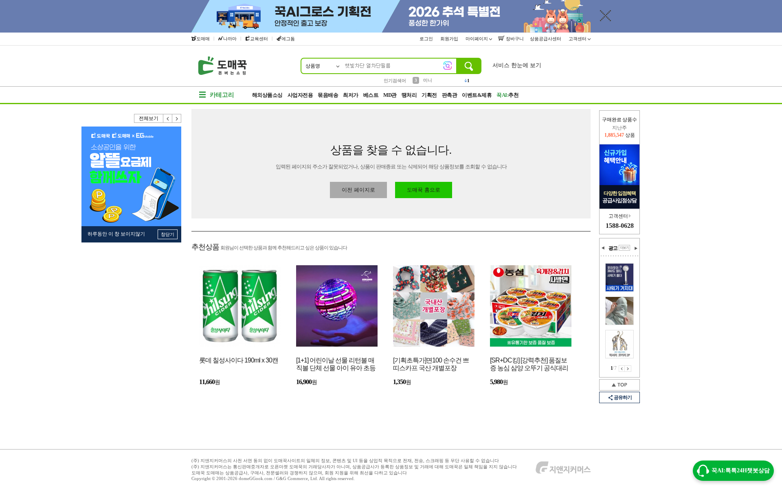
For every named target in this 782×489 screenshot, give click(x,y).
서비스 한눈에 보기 (516, 65)
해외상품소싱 (267, 95)
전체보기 (148, 118)
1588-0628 (620, 225)
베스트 (371, 95)
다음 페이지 (628, 368)
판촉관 (449, 95)
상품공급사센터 (546, 38)
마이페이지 (477, 38)
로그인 (427, 38)
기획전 (429, 95)
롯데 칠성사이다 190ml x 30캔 (238, 360)
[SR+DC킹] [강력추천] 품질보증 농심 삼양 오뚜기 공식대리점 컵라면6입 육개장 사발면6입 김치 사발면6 (529, 365)
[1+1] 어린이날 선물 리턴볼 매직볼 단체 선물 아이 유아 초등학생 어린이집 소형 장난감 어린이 (336, 365)
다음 (176, 118)
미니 (427, 80)
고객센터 (578, 38)
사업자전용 (300, 95)
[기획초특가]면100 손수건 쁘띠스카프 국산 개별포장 (431, 364)
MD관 (390, 95)
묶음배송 (328, 95)
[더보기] (624, 248)
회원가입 (449, 38)
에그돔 (288, 38)
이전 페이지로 (358, 190)
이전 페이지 (622, 368)
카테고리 (222, 95)
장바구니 (514, 38)
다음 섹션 (636, 248)
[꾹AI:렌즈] (447, 65)
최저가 (350, 95)
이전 (167, 118)
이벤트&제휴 (477, 95)
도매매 (203, 38)
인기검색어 (395, 80)
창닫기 (167, 234)
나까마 (230, 38)
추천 (507, 95)
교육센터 (259, 38)
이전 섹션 (603, 248)
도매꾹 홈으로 (423, 190)
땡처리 (409, 95)
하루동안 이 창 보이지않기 (116, 234)
